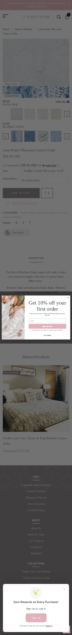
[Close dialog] (68, 297)
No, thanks (47, 335)
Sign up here (47, 326)
